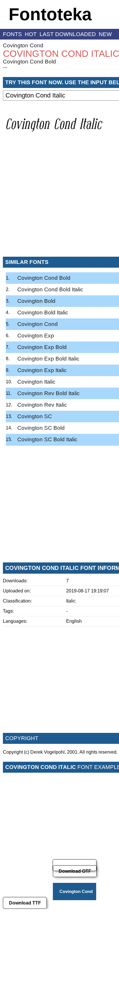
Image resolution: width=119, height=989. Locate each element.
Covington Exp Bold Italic (48, 359)
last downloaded (68, 34)
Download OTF (75, 871)
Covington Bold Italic (42, 312)
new (105, 34)
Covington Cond (23, 45)
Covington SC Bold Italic (47, 439)
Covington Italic (36, 382)
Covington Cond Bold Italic (50, 289)
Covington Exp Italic (42, 370)
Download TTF (25, 902)
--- (5, 67)
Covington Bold (36, 301)
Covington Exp (35, 336)
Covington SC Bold (41, 428)
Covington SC (34, 416)
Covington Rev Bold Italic (48, 393)
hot (31, 34)
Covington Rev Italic (42, 405)
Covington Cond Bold (29, 62)
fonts (12, 34)
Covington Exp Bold (42, 347)
